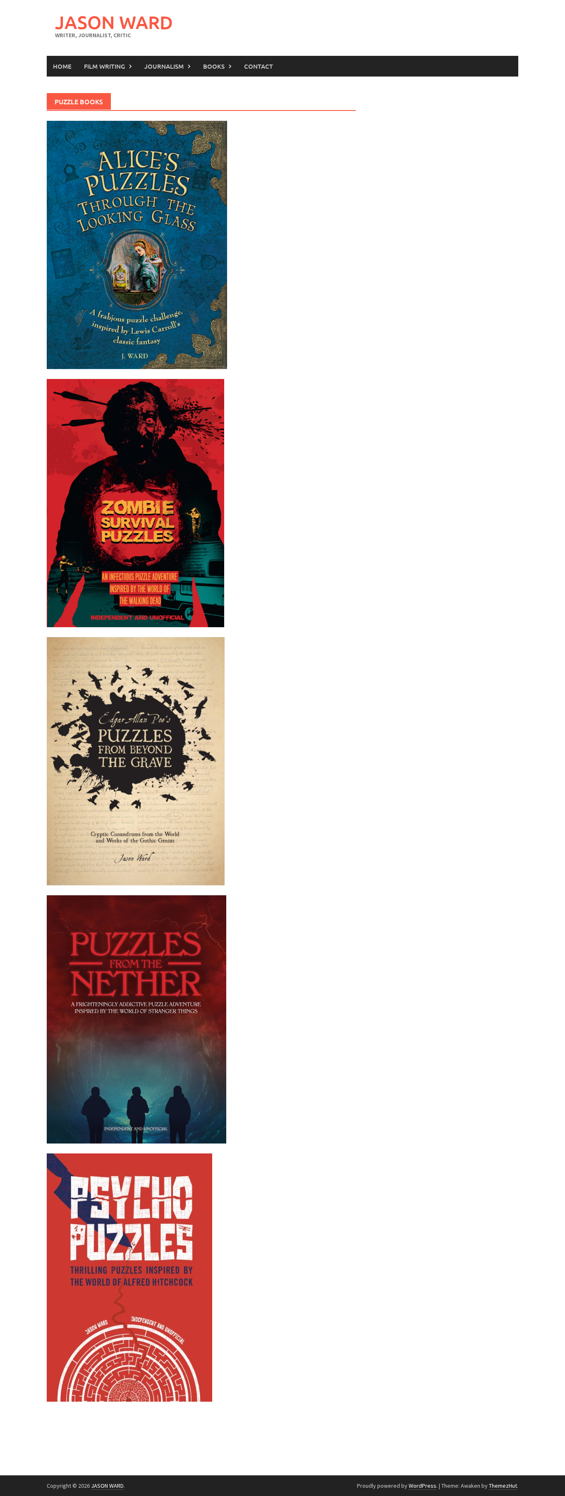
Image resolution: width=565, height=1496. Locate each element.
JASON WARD (114, 22)
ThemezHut (503, 1485)
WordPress (422, 1485)
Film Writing (104, 66)
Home (62, 66)
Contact (258, 66)
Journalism (164, 66)
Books (214, 66)
